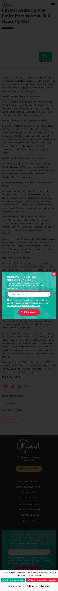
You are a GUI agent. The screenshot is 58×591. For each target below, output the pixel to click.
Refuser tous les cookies (43, 580)
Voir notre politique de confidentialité (23, 305)
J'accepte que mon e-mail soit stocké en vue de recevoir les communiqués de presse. (27, 303)
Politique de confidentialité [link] (38, 586)
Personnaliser (15, 586)
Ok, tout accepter (14, 580)
